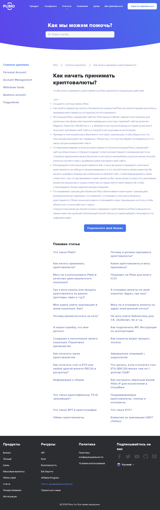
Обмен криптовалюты (68, 417)
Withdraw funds (13, 87)
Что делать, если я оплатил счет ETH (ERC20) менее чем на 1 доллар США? (133, 368)
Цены (96, 6)
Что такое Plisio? (64, 252)
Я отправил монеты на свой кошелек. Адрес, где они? (130, 291)
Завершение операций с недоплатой (128, 355)
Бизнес (7, 452)
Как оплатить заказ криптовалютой (66, 355)
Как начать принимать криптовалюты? (68, 265)
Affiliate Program (50, 477)
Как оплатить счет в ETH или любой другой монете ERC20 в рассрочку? (74, 368)
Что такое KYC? (121, 410)
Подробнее (11, 102)
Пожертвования (12, 490)
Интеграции (10, 496)
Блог (43, 458)
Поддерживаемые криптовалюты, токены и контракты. (128, 398)
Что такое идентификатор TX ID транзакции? (75, 396)
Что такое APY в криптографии (75, 410)
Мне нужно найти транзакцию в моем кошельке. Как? (75, 306)
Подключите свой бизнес (105, 228)
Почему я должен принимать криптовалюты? (131, 254)
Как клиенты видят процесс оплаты (130, 340)
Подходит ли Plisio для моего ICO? (131, 276)
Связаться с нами (51, 490)
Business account (14, 95)
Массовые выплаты (14, 471)
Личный (7, 458)
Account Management (17, 80)
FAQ (55, 65)
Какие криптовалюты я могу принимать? (130, 265)
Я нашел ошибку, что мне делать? (71, 329)
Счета (6, 483)
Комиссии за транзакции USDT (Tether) (132, 419)
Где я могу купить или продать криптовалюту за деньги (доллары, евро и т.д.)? (74, 293)
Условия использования (92, 463)
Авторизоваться (114, 6)
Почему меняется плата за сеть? (75, 316)
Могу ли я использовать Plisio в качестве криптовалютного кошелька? (75, 278)
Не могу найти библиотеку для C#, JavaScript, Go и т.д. (132, 317)
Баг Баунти (47, 471)
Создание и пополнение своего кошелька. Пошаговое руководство (75, 342)
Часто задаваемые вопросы (56, 483)
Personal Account (14, 72)
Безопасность (49, 465)
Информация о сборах (68, 380)
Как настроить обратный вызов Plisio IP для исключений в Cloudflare (133, 383)
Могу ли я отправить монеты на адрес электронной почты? (133, 306)
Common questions (16, 64)
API (43, 452)
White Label (9, 477)
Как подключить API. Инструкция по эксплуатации (133, 329)
